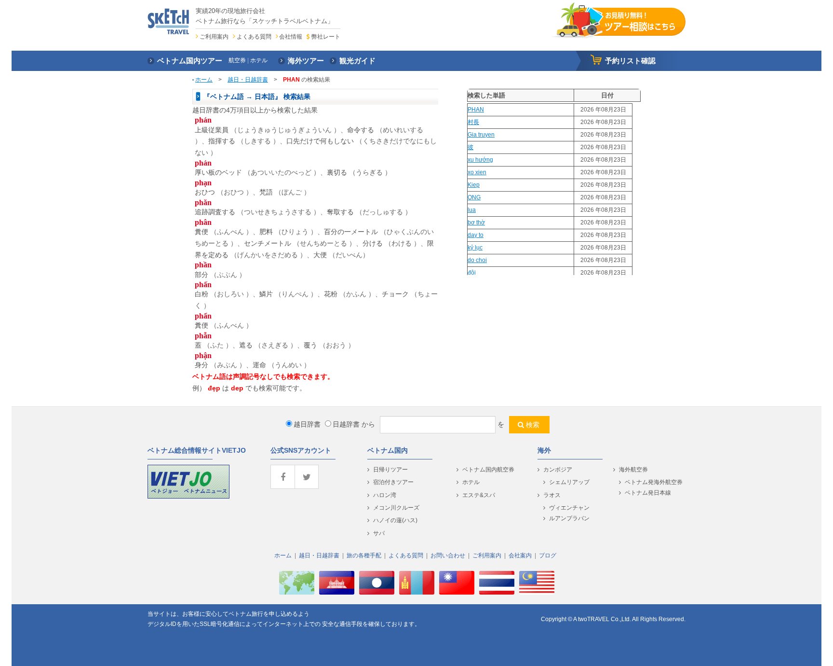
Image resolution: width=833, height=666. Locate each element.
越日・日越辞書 (248, 79)
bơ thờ (476, 222)
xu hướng (480, 159)
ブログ (547, 555)
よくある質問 (254, 36)
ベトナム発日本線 (648, 492)
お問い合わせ (447, 555)
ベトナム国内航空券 (488, 469)
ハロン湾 (384, 495)
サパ (379, 533)
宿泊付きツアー (393, 482)
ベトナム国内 (387, 450)
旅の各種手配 (364, 555)
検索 (532, 425)
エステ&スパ (478, 495)
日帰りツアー (390, 469)
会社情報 (290, 36)
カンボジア (557, 469)
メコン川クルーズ (396, 507)
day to (476, 235)
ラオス (552, 495)
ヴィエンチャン (569, 507)
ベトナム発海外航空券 (654, 482)
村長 (473, 122)
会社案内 (520, 555)
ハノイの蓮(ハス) (395, 520)
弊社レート (325, 36)
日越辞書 (346, 424)
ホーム (204, 79)
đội (472, 272)
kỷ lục (475, 247)
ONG (474, 197)
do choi (477, 260)
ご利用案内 (214, 36)
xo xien (477, 172)
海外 (544, 450)
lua (472, 210)
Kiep (474, 184)
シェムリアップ (569, 482)
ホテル (471, 482)
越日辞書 (307, 424)
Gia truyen (481, 134)
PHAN (476, 109)
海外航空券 (633, 469)
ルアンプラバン (569, 518)
